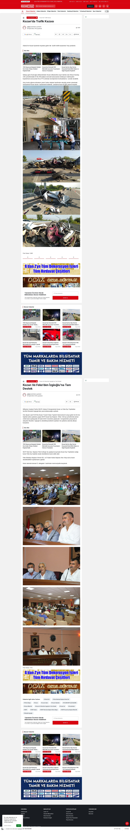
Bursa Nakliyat (65, 826)
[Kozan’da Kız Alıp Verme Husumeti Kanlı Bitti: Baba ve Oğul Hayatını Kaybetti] (71, 62)
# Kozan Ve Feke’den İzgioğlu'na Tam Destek (45, 706)
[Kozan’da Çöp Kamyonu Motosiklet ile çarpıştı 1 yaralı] (31, 338)
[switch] (106, 11)
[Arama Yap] (96, 6)
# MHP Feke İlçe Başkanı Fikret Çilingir (48, 709)
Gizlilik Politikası (7, 825)
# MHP (25, 709)
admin (29, 26)
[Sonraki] (33, 1)
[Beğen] (55, 34)
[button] (99, 6)
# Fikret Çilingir (27, 702)
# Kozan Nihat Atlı (28, 706)
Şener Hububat (44, 826)
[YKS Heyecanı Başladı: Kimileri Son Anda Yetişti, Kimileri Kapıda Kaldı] (32, 62)
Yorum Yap (117, 828)
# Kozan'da (62, 706)
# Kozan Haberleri (55, 702)
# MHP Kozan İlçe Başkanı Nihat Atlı (69, 709)
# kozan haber (44, 702)
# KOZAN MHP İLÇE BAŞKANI (69, 702)
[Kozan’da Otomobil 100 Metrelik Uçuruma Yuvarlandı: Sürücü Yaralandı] (51, 62)
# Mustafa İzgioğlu (28, 713)
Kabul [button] (18, 825)
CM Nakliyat (59, 826)
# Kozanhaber (71, 706)
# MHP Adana (33, 709)
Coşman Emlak (52, 826)
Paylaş (127, 828)
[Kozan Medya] (27, 6)
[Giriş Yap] (103, 6)
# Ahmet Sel (46, 699)
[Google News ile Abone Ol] (28, 34)
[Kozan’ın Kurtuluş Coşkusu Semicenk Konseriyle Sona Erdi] (51, 338)
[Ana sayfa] (22, 11)
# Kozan (36, 702)
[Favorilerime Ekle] (59, 34)
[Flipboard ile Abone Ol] (37, 34)
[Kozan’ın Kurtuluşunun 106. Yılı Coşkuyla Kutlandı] (71, 338)
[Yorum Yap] (63, 34)
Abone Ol (90, 6)
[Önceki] (31, 1)
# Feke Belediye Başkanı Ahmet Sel (61, 699)
